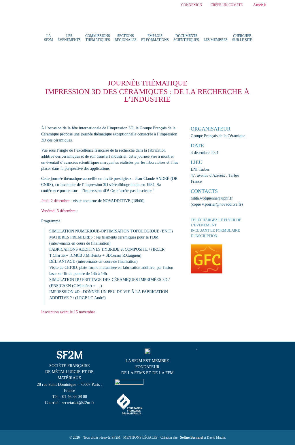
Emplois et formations (155, 38)
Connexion (191, 5)
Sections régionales (126, 38)
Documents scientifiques (186, 38)
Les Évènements (69, 38)
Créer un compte (227, 5)
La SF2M (48, 38)
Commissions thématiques (97, 38)
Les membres (216, 40)
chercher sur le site (242, 38)
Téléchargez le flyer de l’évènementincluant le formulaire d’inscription (216, 228)
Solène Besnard (191, 437)
